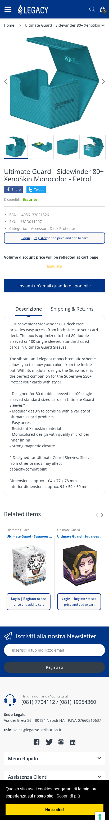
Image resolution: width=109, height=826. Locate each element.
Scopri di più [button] (68, 796)
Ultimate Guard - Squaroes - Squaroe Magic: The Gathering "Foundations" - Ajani (29, 536)
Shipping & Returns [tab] (72, 309)
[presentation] (97, 515)
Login (25, 238)
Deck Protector (62, 228)
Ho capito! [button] (54, 810)
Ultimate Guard (18, 530)
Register (40, 238)
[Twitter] (49, 742)
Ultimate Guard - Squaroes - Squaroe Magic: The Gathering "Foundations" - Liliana (79, 536)
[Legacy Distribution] (33, 9)
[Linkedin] (72, 742)
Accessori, (40, 228)
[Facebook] (36, 742)
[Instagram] (61, 742)
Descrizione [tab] (28, 309)
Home (9, 25)
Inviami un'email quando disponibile (55, 286)
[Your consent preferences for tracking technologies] (100, 817)
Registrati (54, 667)
